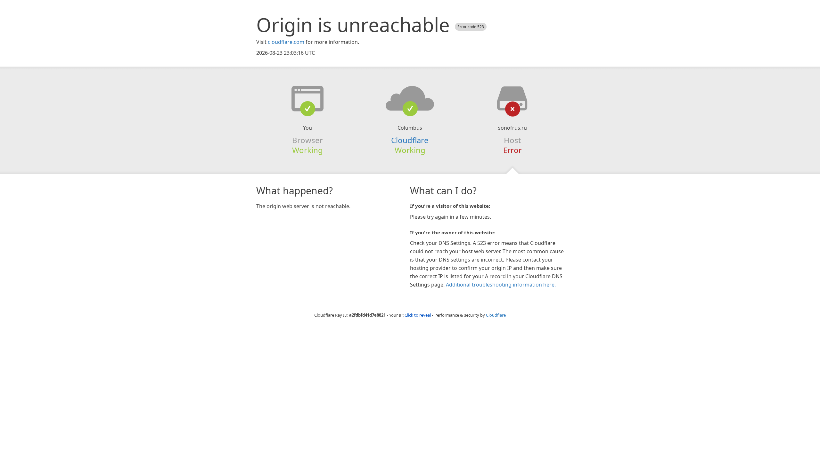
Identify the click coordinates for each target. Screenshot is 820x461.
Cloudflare (410, 140)
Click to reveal (418, 315)
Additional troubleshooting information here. (501, 284)
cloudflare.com (286, 41)
